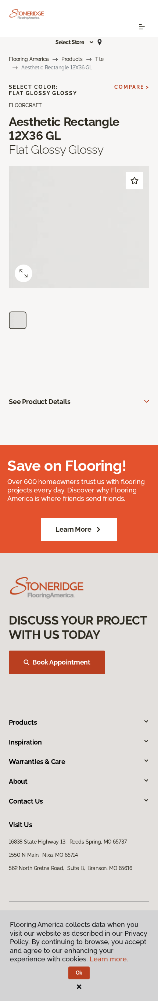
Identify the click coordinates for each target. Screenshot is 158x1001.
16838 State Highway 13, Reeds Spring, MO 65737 (67, 842)
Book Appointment (61, 662)
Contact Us (26, 801)
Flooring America (29, 59)
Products (72, 59)
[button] (74, 42)
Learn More (73, 529)
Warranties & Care (37, 761)
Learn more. (109, 959)
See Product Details (40, 401)
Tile (99, 59)
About (18, 781)
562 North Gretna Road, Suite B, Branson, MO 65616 (70, 868)
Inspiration (25, 742)
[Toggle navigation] (141, 26)
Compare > (131, 87)
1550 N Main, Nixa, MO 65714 (43, 855)
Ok (79, 973)
